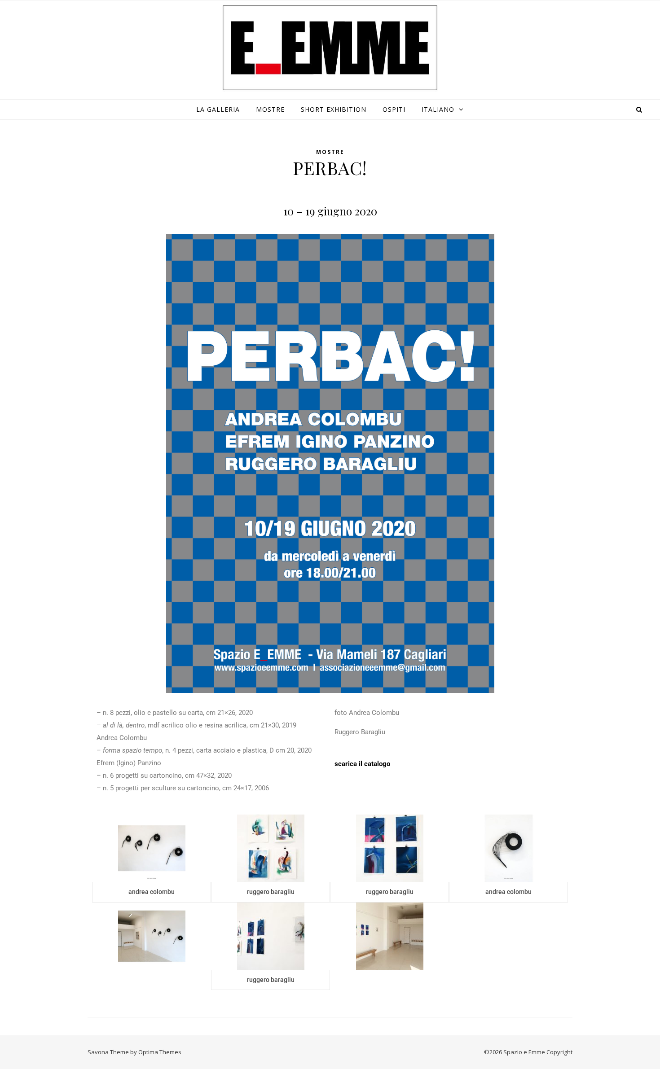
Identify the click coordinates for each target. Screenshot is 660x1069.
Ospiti (394, 109)
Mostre (270, 109)
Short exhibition (333, 109)
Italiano (438, 109)
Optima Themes (159, 1052)
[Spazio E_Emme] (330, 47)
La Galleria (218, 109)
